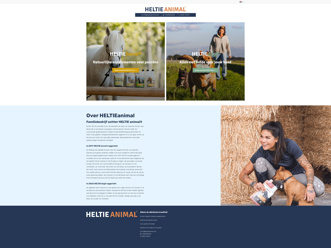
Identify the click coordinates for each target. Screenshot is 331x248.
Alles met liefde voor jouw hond (205, 62)
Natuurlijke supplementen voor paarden (125, 62)
